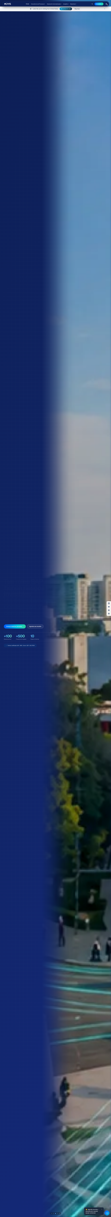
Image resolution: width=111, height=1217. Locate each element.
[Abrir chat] (107, 1213)
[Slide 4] (57, 1213)
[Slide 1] (51, 1213)
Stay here (77, 9)
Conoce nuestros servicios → (14, 626)
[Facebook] (108, 613)
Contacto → (99, 4)
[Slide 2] (53, 1213)
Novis (7, 4)
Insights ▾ (65, 4)
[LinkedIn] (108, 603)
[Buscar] (92, 3)
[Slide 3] (55, 1213)
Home (27, 4)
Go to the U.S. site (66, 9)
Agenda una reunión (35, 626)
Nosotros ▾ (73, 4)
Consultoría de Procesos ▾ (38, 4)
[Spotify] (108, 610)
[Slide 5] (59, 1213)
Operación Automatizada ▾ (54, 4)
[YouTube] (108, 606)
